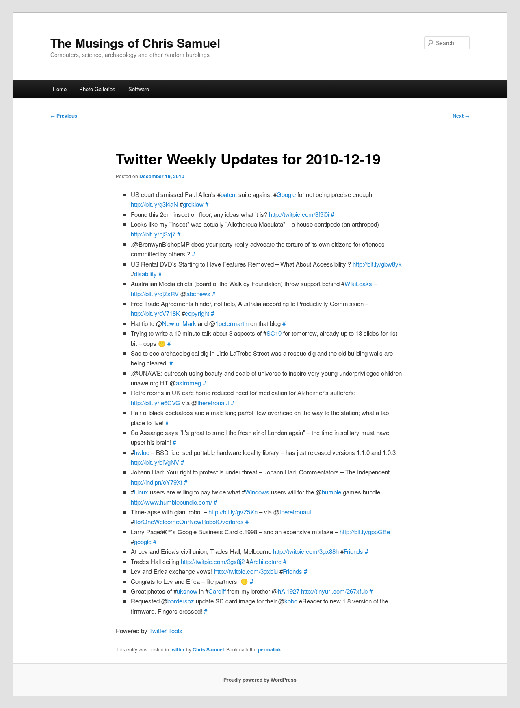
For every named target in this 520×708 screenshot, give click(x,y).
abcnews (198, 293)
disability (145, 273)
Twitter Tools (165, 630)
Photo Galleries (97, 89)
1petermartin (232, 323)
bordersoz (180, 601)
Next (461, 115)
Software (138, 89)
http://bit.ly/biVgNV (155, 462)
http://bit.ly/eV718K (155, 313)
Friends (353, 551)
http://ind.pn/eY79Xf (156, 482)
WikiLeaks (358, 283)
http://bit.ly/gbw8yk (377, 264)
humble (331, 491)
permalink (269, 649)
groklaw (193, 204)
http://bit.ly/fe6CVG (155, 402)
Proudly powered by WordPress (260, 679)
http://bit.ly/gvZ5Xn (233, 511)
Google (286, 194)
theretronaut (213, 402)
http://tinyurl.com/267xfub (334, 591)
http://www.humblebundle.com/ (171, 502)
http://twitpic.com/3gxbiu (246, 571)
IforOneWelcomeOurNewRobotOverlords (189, 521)
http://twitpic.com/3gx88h (306, 551)
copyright (197, 313)
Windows (257, 491)
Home (60, 89)
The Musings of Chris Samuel (135, 42)
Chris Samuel (208, 649)
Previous (63, 115)
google (143, 541)
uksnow (187, 591)
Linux (141, 491)
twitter (177, 649)
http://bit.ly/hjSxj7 (153, 233)
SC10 (274, 333)
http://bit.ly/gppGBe (365, 531)
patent (229, 194)
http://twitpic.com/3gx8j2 (213, 561)
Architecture (265, 561)
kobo (290, 601)
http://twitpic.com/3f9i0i (299, 214)
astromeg (188, 382)
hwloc (142, 452)
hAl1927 (288, 591)
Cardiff (217, 591)
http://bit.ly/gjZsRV (155, 293)
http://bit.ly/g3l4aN (154, 204)
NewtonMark (179, 323)
